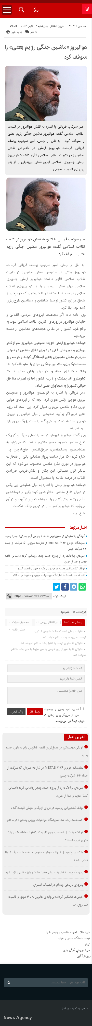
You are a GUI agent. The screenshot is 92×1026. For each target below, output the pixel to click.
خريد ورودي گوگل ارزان (76, 950)
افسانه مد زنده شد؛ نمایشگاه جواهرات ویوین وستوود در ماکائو (49, 575)
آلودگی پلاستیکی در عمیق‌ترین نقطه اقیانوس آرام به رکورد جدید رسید (45, 536)
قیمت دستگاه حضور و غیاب (74, 938)
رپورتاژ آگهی (83, 956)
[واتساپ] (82, 587)
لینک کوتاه (59, 596)
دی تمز (66, 1008)
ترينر (87, 944)
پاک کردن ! (16, 711)
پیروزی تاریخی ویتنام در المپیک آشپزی (58, 884)
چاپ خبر (17, 32)
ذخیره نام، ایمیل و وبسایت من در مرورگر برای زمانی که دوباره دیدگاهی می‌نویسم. (64, 715)
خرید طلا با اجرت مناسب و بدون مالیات (67, 932)
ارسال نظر (34, 711)
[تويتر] (56, 587)
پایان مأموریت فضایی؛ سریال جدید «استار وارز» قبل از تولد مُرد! (44, 872)
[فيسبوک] (65, 587)
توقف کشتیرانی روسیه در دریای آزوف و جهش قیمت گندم (51, 568)
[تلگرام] (73, 587)
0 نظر (34, 32)
